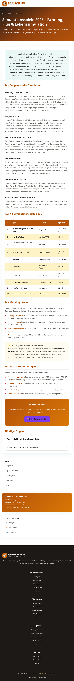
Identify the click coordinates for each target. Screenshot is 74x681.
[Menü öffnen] (70, 3)
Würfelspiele (37, 584)
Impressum (37, 656)
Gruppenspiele (37, 587)
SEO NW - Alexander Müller (47, 674)
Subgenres (9, 466)
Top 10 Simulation (12, 471)
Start (3, 14)
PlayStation (37, 614)
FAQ (7, 485)
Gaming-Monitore (37, 637)
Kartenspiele (37, 580)
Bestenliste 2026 (37, 640)
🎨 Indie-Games (11, 528)
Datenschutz (37, 660)
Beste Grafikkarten (37, 633)
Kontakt (37, 663)
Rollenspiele (37, 607)
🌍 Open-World (11, 532)
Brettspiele (37, 577)
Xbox (37, 617)
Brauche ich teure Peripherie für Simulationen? (37, 447)
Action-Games (37, 603)
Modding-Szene (11, 475)
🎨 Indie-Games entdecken (37, 419)
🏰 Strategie (10, 523)
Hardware (9, 480)
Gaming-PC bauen (37, 630)
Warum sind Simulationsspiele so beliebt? (37, 439)
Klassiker (37, 591)
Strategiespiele (37, 610)
